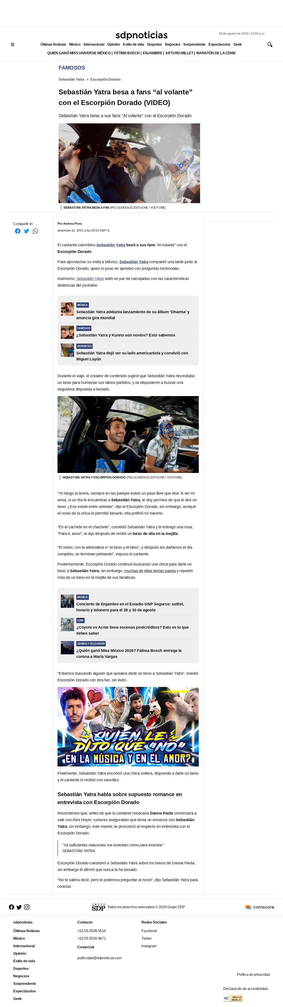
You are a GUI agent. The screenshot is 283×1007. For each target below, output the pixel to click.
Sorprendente (194, 44)
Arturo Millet (179, 53)
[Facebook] (17, 231)
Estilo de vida (133, 44)
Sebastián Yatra (71, 79)
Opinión (113, 44)
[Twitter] (26, 231)
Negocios (172, 44)
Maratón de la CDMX (215, 53)
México (74, 44)
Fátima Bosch (127, 53)
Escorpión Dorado (105, 79)
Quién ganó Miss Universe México (79, 53)
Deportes (154, 44)
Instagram (149, 946)
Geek (237, 44)
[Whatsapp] (35, 231)
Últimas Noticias (53, 44)
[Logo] (141, 35)
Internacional (94, 44)
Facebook (149, 931)
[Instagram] (26, 907)
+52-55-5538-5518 (91, 931)
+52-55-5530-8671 (91, 938)
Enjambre (152, 53)
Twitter (147, 938)
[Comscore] (259, 907)
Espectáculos (219, 44)
